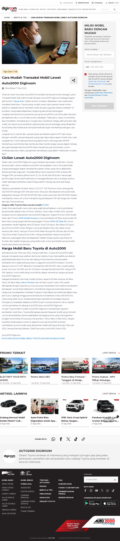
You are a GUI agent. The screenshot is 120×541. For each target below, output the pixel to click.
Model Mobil (31, 278)
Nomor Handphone (69, 227)
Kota (27, 254)
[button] (60, 214)
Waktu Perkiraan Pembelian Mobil (40, 291)
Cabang (29, 266)
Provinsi (29, 241)
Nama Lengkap (32, 227)
